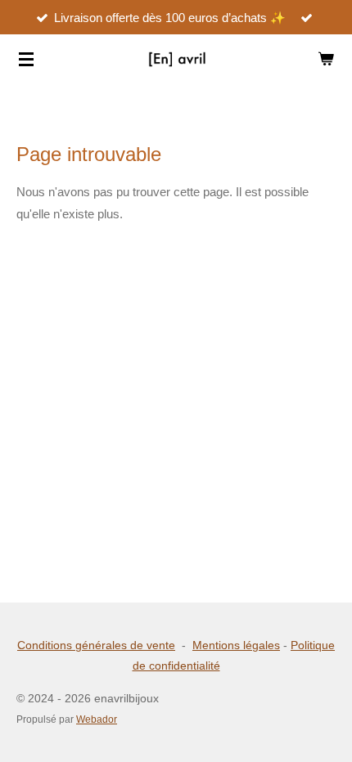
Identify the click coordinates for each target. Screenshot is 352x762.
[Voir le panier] (326, 59)
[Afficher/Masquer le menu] (26, 59)
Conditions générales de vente (96, 645)
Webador (96, 719)
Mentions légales (236, 645)
